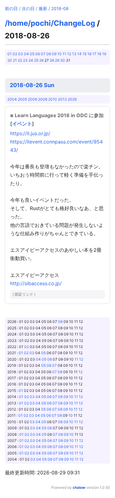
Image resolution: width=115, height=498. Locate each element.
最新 (43, 8)
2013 (62, 99)
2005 (22, 99)
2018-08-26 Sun (32, 85)
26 (41, 60)
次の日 (28, 8)
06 (37, 54)
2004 (12, 99)
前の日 (11, 8)
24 (31, 60)
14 (79, 54)
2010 (52, 99)
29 (57, 60)
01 (9, 54)
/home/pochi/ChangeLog (50, 23)
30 (62, 60)
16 (89, 54)
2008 (42, 99)
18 (99, 54)
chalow (79, 487)
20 (9, 60)
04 (26, 54)
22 (20, 60)
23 (25, 60)
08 (48, 54)
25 (36, 60)
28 (52, 60)
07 (43, 54)
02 (15, 54)
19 (104, 54)
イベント (22, 124)
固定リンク (24, 294)
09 (54, 54)
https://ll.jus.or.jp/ (30, 133)
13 (74, 54)
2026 (72, 99)
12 (69, 54)
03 (20, 54)
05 (32, 54)
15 (84, 54)
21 (15, 60)
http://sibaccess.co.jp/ (36, 283)
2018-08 (60, 8)
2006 (32, 99)
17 (94, 54)
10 (59, 54)
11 (64, 54)
